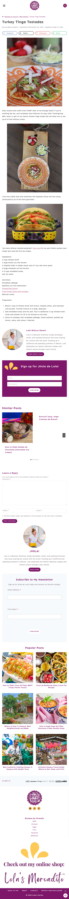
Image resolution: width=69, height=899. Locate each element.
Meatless (34, 836)
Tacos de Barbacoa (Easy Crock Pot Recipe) (51, 686)
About (24, 890)
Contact (34, 890)
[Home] (2, 16)
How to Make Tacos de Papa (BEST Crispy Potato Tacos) (18, 686)
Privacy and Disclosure (51, 890)
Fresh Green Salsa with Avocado (15, 291)
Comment (6, 479)
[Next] (64, 435)
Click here (37, 248)
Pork (34, 830)
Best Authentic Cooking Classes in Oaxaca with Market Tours (17, 768)
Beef (34, 821)
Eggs (34, 827)
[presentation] (17, 427)
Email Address (14, 590)
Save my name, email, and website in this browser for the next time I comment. (33, 516)
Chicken (34, 824)
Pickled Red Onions (10, 288)
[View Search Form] (65, 5)
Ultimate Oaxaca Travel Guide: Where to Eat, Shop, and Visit (51, 768)
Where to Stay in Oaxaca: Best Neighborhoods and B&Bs (17, 727)
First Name (13, 609)
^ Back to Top (13, 890)
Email (39, 510)
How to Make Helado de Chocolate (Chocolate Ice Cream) (17, 449)
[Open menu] (4, 5)
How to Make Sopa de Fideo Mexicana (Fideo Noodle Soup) (51, 727)
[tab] (30, 459)
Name (6, 510)
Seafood (34, 833)
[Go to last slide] (5, 435)
